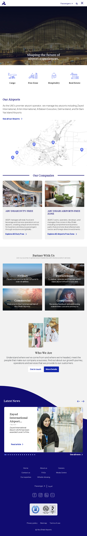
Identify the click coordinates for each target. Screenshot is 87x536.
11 (26, 454)
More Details (51, 369)
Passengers (65, 3)
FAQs (43, 472)
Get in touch (35, 369)
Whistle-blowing (43, 477)
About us (43, 468)
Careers (61, 468)
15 (34, 454)
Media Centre (61, 472)
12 (28, 454)
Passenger (39, 486)
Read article (16, 444)
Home (25, 468)
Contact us (26, 472)
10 (24, 454)
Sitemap (43, 523)
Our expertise (26, 477)
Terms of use (55, 523)
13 (30, 454)
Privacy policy (32, 523)
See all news (75, 454)
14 (32, 454)
